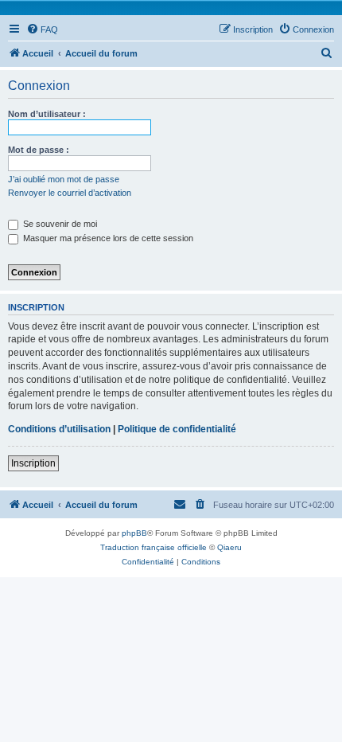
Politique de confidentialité (177, 429)
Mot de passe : (38, 149)
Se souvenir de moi (59, 223)
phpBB (134, 533)
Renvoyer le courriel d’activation (69, 192)
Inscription (33, 463)
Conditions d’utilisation (59, 429)
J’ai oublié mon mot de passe (63, 179)
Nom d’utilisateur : (47, 114)
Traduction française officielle (153, 547)
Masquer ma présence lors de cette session (107, 238)
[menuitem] (42, 29)
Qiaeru (229, 547)
